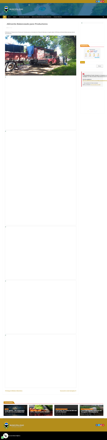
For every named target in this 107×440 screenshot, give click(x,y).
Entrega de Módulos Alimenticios (14, 390)
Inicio (9, 16)
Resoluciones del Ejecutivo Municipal (41, 16)
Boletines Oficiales (24, 16)
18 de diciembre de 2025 (95, 84)
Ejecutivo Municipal (33, 410)
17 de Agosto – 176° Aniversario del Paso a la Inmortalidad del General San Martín (14, 412)
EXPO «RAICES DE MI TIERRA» (40, 412)
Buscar (82, 62)
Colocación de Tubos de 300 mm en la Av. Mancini (66, 411)
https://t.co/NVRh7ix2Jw (88, 80)
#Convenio (95, 80)
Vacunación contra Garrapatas (67, 390)
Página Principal (58, 16)
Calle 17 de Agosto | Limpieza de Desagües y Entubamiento (91, 411)
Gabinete (39, 410)
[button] (103, 16)
